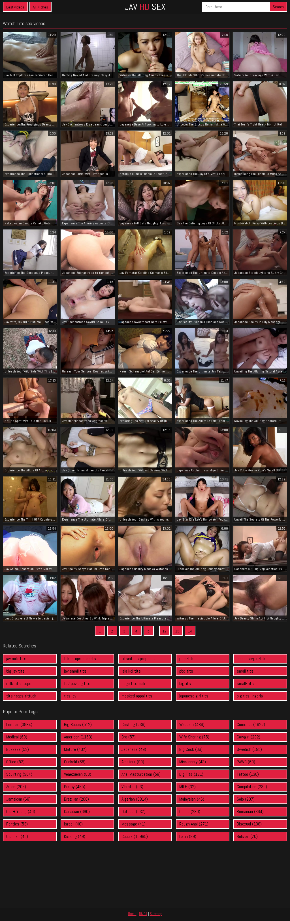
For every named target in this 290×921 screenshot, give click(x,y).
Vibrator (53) (132, 787)
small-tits (245, 683)
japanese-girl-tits (251, 659)
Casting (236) (133, 724)
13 (177, 631)
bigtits (185, 683)
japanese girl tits (193, 696)
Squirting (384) (19, 774)
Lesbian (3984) (19, 724)
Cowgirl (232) (248, 737)
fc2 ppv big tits (77, 683)
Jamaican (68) (18, 799)
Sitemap (156, 913)
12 (165, 631)
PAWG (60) (246, 762)
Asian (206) (16, 787)
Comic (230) (189, 811)
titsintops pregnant (138, 659)
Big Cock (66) (190, 749)
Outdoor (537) (133, 811)
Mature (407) (75, 749)
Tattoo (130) (248, 774)
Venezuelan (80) (77, 774)
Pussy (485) (74, 787)
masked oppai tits (136, 696)
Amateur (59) (132, 762)
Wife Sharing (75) (194, 737)
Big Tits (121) (191, 774)
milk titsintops (18, 683)
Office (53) (15, 762)
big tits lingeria (250, 696)
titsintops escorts (80, 659)
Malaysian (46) (191, 799)
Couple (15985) (134, 836)
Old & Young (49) (20, 811)
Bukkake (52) (17, 749)
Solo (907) (246, 799)
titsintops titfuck (21, 696)
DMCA (143, 913)
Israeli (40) (73, 824)
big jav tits (15, 671)
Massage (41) (133, 824)
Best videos (15, 7)
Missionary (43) (192, 762)
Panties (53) (17, 824)
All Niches (40, 7)
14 (190, 631)
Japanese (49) (133, 749)
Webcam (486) (191, 724)
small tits (245, 671)
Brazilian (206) (76, 799)
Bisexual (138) (249, 824)
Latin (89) (187, 836)
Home (132, 913)
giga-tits (187, 659)
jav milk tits (16, 659)
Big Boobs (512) (78, 724)
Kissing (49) (74, 836)
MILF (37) (187, 787)
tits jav (70, 696)
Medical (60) (16, 737)
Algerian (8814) (134, 799)
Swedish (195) (249, 749)
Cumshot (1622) (251, 724)
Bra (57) (128, 737)
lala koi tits (131, 671)
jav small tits (75, 671)
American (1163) (78, 737)
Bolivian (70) (247, 836)
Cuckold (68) (75, 762)
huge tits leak (133, 683)
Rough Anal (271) (193, 824)
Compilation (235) (252, 787)
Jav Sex (145, 6)
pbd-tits (186, 671)
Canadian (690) (77, 811)
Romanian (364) (250, 811)
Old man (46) (17, 836)
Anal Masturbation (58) (141, 774)
